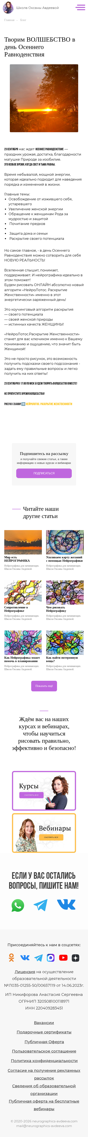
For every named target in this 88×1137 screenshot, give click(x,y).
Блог (23, 20)
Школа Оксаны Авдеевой (37, 8)
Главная (9, 20)
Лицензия (25, 972)
